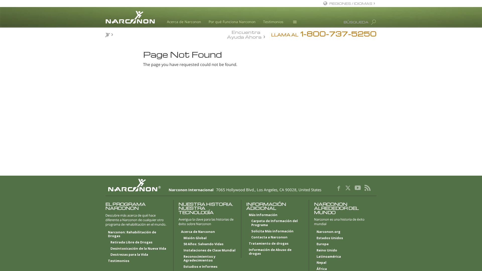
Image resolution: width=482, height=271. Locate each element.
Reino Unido (327, 250)
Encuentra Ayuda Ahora (244, 34)
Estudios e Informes (200, 267)
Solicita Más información (272, 231)
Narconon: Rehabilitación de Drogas (132, 234)
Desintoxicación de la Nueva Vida (138, 249)
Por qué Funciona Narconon (232, 21)
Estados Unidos (330, 238)
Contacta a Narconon (269, 237)
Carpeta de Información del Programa (274, 223)
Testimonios (273, 21)
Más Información (263, 215)
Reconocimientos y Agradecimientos (199, 259)
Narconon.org (328, 232)
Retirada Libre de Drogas (131, 242)
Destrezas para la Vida (129, 255)
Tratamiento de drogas (268, 244)
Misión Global (195, 238)
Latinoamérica (329, 257)
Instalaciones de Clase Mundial (209, 250)
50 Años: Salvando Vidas (203, 244)
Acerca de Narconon (184, 21)
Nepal (321, 263)
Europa (323, 244)
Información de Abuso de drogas (270, 252)
